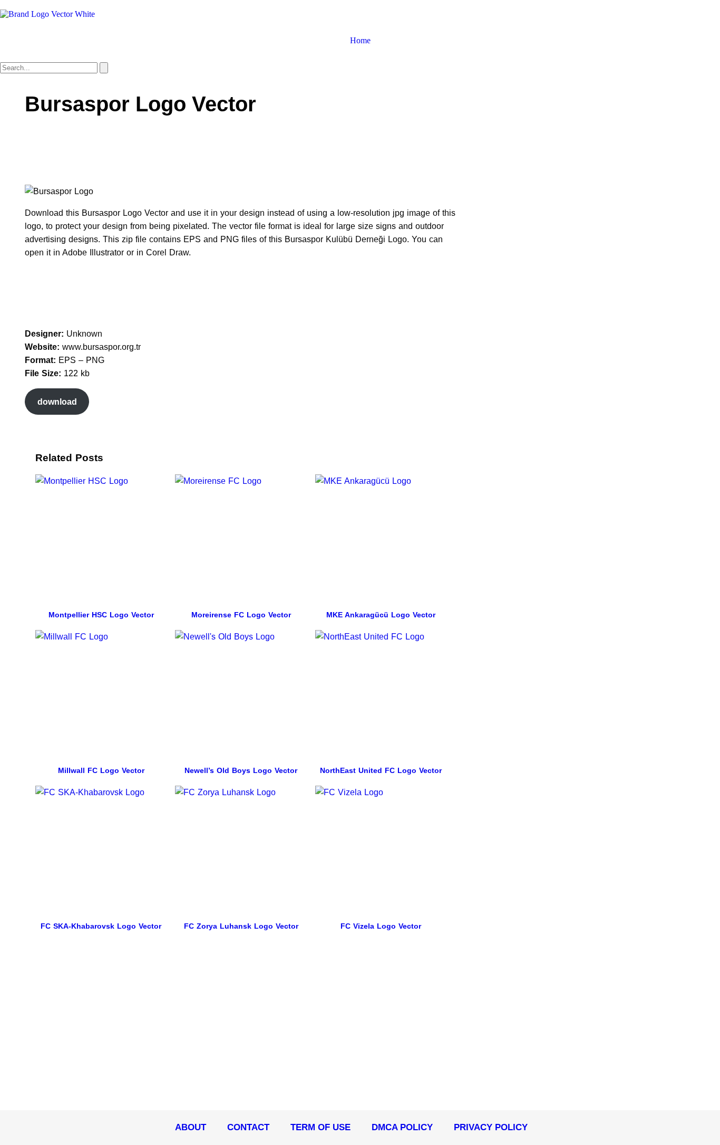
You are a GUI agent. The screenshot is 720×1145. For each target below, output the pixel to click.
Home (360, 40)
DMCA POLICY (402, 1127)
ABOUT (190, 1127)
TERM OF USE (320, 1127)
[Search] (104, 67)
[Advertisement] (216, 153)
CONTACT (248, 1127)
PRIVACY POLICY (491, 1127)
